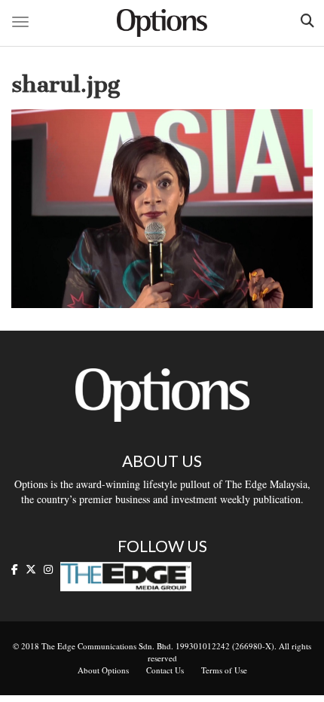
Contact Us (165, 670)
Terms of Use (224, 670)
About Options (103, 670)
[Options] (162, 23)
